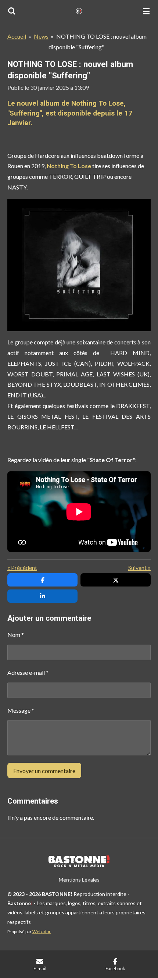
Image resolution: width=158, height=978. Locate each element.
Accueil (16, 36)
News (41, 36)
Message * (20, 710)
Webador (41, 931)
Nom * (15, 634)
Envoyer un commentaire (44, 770)
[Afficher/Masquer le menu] (146, 11)
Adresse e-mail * (28, 672)
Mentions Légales (79, 879)
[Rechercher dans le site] (12, 11)
